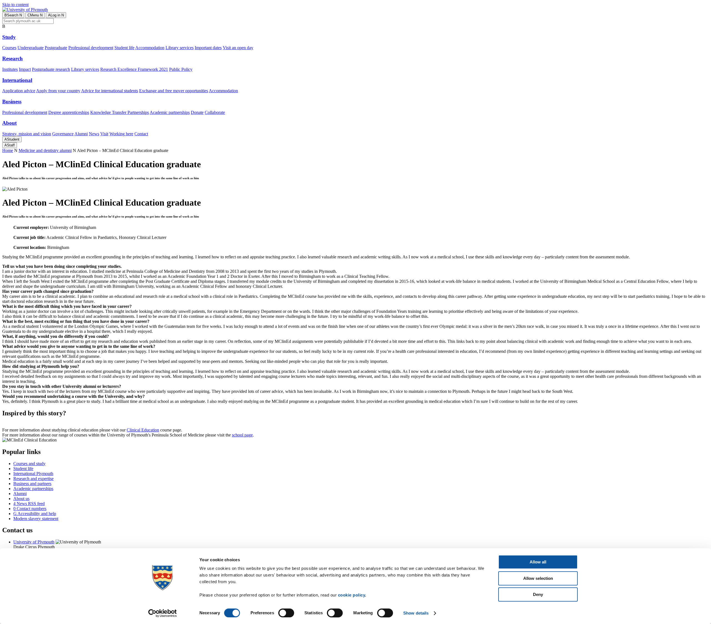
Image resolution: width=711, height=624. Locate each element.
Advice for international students (109, 90)
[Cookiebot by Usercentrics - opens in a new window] (162, 613)
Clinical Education (143, 430)
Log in (56, 15)
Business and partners (32, 483)
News (94, 133)
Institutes (10, 69)
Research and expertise (33, 478)
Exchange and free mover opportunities (173, 90)
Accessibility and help (34, 513)
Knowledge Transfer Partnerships (119, 112)
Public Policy (180, 69)
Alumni (81, 133)
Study (9, 37)
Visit (104, 133)
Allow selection (538, 578)
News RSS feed (29, 503)
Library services (180, 47)
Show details (416, 613)
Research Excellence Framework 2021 (134, 69)
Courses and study (29, 463)
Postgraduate (56, 47)
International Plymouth (33, 473)
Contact (141, 133)
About (9, 123)
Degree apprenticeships (68, 112)
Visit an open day (238, 47)
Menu (34, 15)
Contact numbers (29, 508)
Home (7, 150)
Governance (63, 133)
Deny (538, 594)
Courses (9, 47)
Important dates (208, 47)
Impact (25, 69)
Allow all (538, 562)
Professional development (90, 47)
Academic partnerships (170, 112)
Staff (9, 145)
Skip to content (15, 4)
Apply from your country (58, 90)
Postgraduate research (51, 69)
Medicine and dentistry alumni (45, 150)
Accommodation (149, 47)
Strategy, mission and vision (26, 133)
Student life (124, 47)
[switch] (286, 612)
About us (21, 498)
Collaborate (215, 112)
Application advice (18, 90)
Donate (197, 112)
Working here (121, 133)
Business (11, 101)
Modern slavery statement (35, 518)
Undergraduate (30, 47)
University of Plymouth (33, 542)
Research (12, 58)
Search (13, 15)
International (17, 80)
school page (242, 435)
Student (11, 139)
